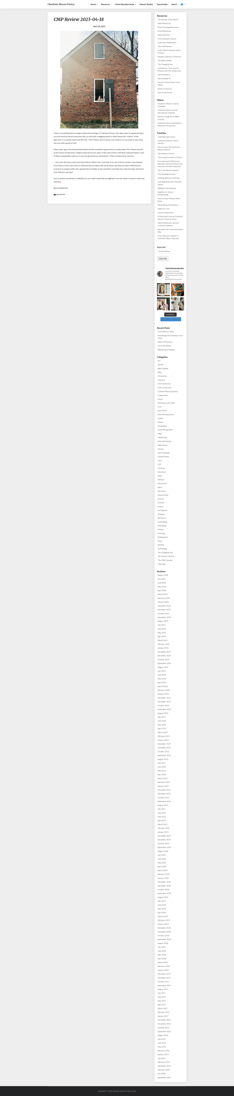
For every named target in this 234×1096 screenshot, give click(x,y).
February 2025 (164, 644)
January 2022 (163, 786)
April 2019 (162, 912)
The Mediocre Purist (166, 153)
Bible (160, 372)
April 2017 (162, 1004)
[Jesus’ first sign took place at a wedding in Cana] (163, 303)
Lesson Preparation (166, 212)
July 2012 (162, 1058)
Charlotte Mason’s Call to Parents (168, 141)
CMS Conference (164, 387)
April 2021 (162, 820)
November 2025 (164, 609)
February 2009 (164, 1070)
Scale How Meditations (167, 42)
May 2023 (162, 725)
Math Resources (164, 23)
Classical (161, 380)
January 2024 (163, 694)
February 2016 (164, 1051)
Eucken (160, 418)
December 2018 (164, 928)
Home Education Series (125, 4)
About (93, 4)
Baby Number (163, 368)
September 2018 (164, 939)
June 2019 (162, 905)
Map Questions (164, 35)
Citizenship (162, 376)
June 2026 (162, 583)
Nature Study (163, 495)
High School (162, 445)
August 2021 (163, 805)
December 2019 (164, 882)
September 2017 (164, 985)
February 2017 (164, 1012)
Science (161, 529)
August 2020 (163, 851)
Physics (161, 499)
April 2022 (162, 774)
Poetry (160, 506)
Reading (161, 514)
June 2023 (162, 721)
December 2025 (164, 606)
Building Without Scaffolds (169, 178)
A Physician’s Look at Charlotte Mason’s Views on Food (170, 217)
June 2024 (162, 675)
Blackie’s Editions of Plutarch (169, 57)
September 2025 (164, 617)
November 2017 (164, 978)
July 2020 (162, 855)
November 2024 (164, 655)
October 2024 (163, 659)
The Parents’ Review (166, 556)
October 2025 (163, 613)
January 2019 (163, 924)
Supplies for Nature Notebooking (165, 193)
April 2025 (162, 636)
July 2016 (162, 1039)
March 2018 (163, 962)
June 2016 (162, 1043)
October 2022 (163, 751)
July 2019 (162, 901)
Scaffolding (162, 522)
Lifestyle (161, 468)
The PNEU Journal (165, 560)
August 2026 (163, 575)
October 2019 (163, 889)
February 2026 (164, 598)
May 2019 (162, 909)
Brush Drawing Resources (168, 27)
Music (160, 487)
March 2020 (163, 870)
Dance (160, 399)
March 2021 (163, 824)
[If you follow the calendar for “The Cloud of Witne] (163, 289)
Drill (159, 407)
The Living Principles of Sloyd (170, 157)
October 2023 (163, 705)
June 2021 (162, 813)
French (160, 422)
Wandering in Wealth (166, 350)
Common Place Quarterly (168, 391)
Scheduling (162, 526)
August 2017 (163, 989)
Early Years (162, 410)
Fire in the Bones (164, 346)
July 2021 (162, 809)
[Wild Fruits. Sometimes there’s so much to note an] (177, 303)
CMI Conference (164, 384)
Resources (105, 4)
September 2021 (164, 801)
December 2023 (164, 698)
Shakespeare (163, 537)
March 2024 (163, 686)
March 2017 (163, 1008)
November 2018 (164, 932)
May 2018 (162, 955)
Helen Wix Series (164, 441)
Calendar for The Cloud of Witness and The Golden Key (169, 69)
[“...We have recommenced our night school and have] (177, 289)
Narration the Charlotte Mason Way (170, 230)
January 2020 (163, 878)
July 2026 (162, 579)
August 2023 (163, 713)
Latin (160, 460)
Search (174, 4)
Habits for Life (163, 209)
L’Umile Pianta (163, 456)
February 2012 (164, 1062)
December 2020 (164, 836)
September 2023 (164, 709)
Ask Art (161, 364)
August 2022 (163, 759)
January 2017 (163, 1016)
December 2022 (164, 744)
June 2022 (162, 767)
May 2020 (162, 863)
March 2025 (163, 640)
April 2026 (162, 590)
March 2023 (163, 732)
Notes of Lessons (165, 89)
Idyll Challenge (164, 453)
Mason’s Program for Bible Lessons (168, 117)
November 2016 (164, 1024)
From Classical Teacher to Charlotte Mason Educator (168, 237)
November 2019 (164, 886)
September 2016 (164, 1031)
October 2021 (163, 797)
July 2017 (162, 993)
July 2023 (162, 717)
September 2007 (164, 1077)
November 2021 (164, 793)
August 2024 (163, 667)
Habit (160, 433)
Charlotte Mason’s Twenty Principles (168, 105)
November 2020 (164, 840)
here (59, 181)
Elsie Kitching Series (166, 414)
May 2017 (162, 1001)
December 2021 (164, 790)
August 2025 (163, 621)
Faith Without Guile (166, 331)
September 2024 (164, 663)
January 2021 (163, 832)
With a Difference (165, 342)
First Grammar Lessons (167, 39)
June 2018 (162, 951)
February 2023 (164, 736)
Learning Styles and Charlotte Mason (170, 183)
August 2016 (163, 1035)
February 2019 (164, 920)
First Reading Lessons (167, 174)
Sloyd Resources (164, 31)
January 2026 (163, 602)
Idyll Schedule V (164, 74)
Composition (163, 395)
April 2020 (162, 866)
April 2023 (162, 728)
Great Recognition (165, 430)
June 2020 (162, 859)
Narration (162, 491)
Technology (162, 548)
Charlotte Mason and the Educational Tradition (168, 111)
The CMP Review (165, 46)
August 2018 (163, 943)
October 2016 (163, 1027)
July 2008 (162, 1073)
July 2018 (162, 947)
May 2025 (162, 633)
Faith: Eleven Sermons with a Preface (169, 51)
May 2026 (162, 587)
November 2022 (164, 747)
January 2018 (163, 970)
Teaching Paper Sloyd (166, 137)
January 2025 (163, 648)
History (161, 449)
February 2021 (164, 828)
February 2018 (164, 966)
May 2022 (162, 771)
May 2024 (162, 679)
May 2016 (162, 1047)
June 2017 (162, 997)
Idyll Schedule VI (164, 78)
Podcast (161, 502)
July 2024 (162, 671)
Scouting (161, 533)
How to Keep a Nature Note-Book (169, 199)
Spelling (161, 545)
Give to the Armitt (165, 92)
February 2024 (164, 690)
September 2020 (164, 847)
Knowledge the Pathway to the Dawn (170, 336)
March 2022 (163, 778)
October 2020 (163, 843)
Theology (162, 564)
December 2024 (164, 652)
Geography (162, 426)
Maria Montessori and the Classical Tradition (168, 224)
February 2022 (164, 782)
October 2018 (163, 935)
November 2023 (164, 701)
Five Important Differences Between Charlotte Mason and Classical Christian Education (170, 164)
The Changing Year (165, 64)
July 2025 (162, 625)
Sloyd (160, 541)
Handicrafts (162, 437)
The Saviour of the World (168, 19)
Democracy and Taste (166, 403)
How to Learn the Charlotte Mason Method (169, 148)
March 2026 (163, 594)
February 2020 (164, 874)
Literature (162, 472)
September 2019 (164, 893)
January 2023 (163, 740)
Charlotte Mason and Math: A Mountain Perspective (170, 124)
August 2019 (163, 897)
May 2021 (162, 817)
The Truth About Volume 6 (168, 170)
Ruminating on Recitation (168, 205)
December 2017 (164, 974)
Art (159, 361)
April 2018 (162, 958)
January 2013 (163, 1054)
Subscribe (162, 247)
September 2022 (164, 755)
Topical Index (162, 4)
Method (161, 480)
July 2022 (162, 763)
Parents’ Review (146, 4)
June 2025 (162, 629)
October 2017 (163, 981)
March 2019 (163, 916)
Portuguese (162, 510)
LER (159, 464)
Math (160, 476)
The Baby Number (165, 60)
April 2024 (162, 682)
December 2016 (164, 1020)
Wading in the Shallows (167, 188)
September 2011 (164, 1066)
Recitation (162, 518)
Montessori (162, 483)
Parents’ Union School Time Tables (169, 83)
